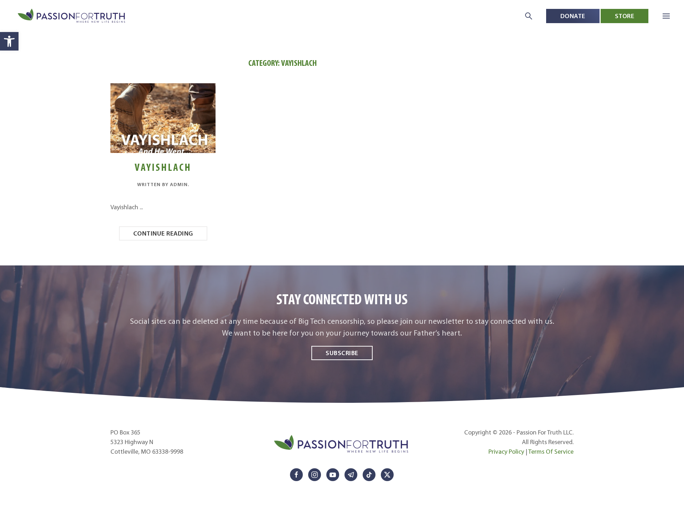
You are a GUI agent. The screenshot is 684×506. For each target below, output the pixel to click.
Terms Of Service (551, 451)
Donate (572, 16)
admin (179, 184)
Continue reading (163, 233)
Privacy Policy (506, 451)
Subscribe (342, 353)
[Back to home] (72, 16)
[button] (9, 41)
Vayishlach (163, 167)
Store (624, 16)
